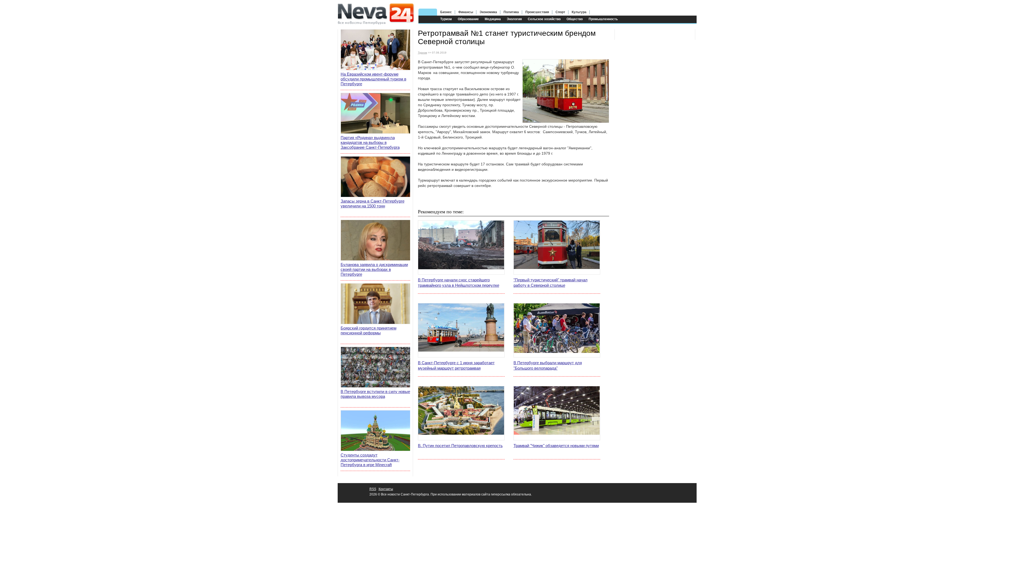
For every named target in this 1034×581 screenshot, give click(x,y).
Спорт (560, 12)
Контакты (386, 489)
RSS (372, 489)
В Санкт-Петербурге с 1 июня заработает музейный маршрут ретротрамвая (456, 365)
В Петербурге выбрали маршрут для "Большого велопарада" (547, 365)
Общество (575, 19)
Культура (579, 12)
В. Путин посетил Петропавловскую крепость (460, 445)
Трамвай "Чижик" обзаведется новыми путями (556, 445)
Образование (468, 19)
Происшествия (537, 12)
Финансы (465, 12)
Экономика (488, 12)
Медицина (493, 19)
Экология (514, 19)
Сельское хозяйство (544, 19)
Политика (511, 12)
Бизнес (446, 12)
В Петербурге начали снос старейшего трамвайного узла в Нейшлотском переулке (458, 283)
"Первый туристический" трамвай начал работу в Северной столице (550, 283)
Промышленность (603, 19)
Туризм (446, 19)
